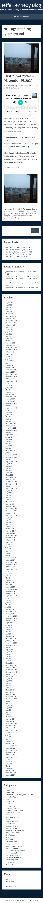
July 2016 (9, 573)
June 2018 (9, 522)
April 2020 (9, 473)
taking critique (19, 213)
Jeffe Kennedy (12, 85)
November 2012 (11, 672)
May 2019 (9, 497)
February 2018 (11, 531)
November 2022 (11, 403)
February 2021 (11, 450)
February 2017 (11, 558)
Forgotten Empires (12, 826)
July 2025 (9, 332)
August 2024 (10, 356)
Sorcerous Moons (12, 848)
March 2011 (10, 717)
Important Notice (11, 828)
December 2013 (11, 643)
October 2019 (10, 486)
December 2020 (11, 455)
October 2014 (10, 620)
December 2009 (11, 750)
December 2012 (11, 670)
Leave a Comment (13, 209)
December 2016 (11, 562)
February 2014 (11, 638)
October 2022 (10, 406)
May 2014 (9, 632)
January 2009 (10, 775)
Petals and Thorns (12, 842)
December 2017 (11, 535)
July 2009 (9, 761)
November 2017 (11, 538)
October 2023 (10, 379)
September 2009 (11, 757)
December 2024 (11, 347)
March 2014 (10, 636)
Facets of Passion (12, 822)
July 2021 (9, 439)
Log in (8, 879)
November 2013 (11, 645)
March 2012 (10, 690)
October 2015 (10, 594)
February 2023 (11, 397)
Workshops (10, 864)
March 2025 (10, 341)
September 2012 (11, 676)
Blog (10, 88)
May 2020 (9, 471)
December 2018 (11, 508)
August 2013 (10, 652)
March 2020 (10, 475)
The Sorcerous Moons (13, 853)
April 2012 (9, 688)
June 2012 (9, 683)
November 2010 (11, 726)
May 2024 (9, 363)
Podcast (16, 88)
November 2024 (11, 350)
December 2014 (11, 616)
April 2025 (9, 338)
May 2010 (9, 739)
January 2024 (10, 372)
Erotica (8, 815)
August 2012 (10, 679)
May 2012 (9, 685)
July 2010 (9, 735)
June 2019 (9, 495)
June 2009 (9, 764)
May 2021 (9, 444)
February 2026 (11, 316)
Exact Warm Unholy (12, 817)
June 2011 (9, 710)
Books (8, 804)
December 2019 (11, 482)
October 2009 (10, 755)
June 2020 (9, 468)
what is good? (17, 218)
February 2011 (11, 719)
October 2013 (10, 647)
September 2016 (11, 569)
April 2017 (9, 553)
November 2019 (11, 484)
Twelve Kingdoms (12, 860)
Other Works (10, 839)
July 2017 (9, 547)
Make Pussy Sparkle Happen (28, 287)
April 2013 (9, 661)
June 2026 (9, 307)
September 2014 (11, 623)
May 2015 (9, 605)
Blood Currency (11, 801)
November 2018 (11, 511)
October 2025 (10, 325)
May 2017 (9, 551)
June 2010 (9, 737)
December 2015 (11, 589)
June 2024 (9, 361)
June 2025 (9, 334)
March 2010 (10, 744)
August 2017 (10, 544)
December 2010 (11, 723)
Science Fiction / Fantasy (14, 846)
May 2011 (9, 712)
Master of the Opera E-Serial (15, 830)
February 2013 (11, 665)
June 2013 (9, 656)
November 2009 (11, 753)
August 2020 (10, 464)
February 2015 (11, 611)
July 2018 (9, 520)
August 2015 (10, 598)
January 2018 (10, 533)
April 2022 (9, 419)
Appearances (10, 792)
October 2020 (10, 459)
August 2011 (10, 706)
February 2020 (11, 477)
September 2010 (11, 730)
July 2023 (9, 385)
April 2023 (9, 392)
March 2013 (10, 663)
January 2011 (10, 721)
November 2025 (11, 323)
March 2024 (10, 368)
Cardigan (35, 209)
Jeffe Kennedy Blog (21, 5)
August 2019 (10, 491)
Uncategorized (11, 862)
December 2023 (11, 374)
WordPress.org (11, 886)
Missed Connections (13, 833)
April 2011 (9, 714)
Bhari (36, 900)
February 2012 (11, 692)
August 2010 (10, 732)
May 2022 (9, 417)
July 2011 (9, 708)
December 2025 (11, 320)
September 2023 (11, 381)
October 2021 (10, 432)
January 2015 (10, 614)
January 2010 (10, 748)
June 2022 (9, 415)
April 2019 (9, 500)
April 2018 (9, 526)
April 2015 (9, 607)
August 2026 (10, 303)
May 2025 (9, 336)
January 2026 (10, 318)
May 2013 (9, 658)
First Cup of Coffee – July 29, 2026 (18, 256)
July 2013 (9, 654)
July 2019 (9, 493)
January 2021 (10, 453)
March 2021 (10, 448)
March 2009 (10, 770)
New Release (10, 835)
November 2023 (11, 376)
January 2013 (10, 667)
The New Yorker (19, 216)
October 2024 (10, 352)
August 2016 (10, 571)
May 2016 (9, 578)
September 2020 (11, 462)
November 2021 (11, 430)
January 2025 (10, 345)
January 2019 (10, 506)
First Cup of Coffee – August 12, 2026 (19, 252)
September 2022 (11, 408)
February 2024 (11, 370)
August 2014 (10, 625)
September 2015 (11, 596)
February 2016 (11, 585)
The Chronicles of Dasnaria (15, 851)
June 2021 (9, 441)
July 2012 (9, 681)
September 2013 (11, 650)
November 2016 (11, 564)
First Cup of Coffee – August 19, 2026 (19, 250)
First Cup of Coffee (11, 211)
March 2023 (10, 394)
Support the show (11, 167)
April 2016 (9, 580)
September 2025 (11, 327)
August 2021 (10, 437)
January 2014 (10, 641)
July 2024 (9, 359)
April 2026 (9, 312)
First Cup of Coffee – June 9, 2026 (23, 276)
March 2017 (10, 555)
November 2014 (11, 618)
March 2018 (10, 529)
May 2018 (9, 524)
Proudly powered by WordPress (16, 900)
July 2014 (9, 627)
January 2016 (10, 587)
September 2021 (11, 435)
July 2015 (9, 600)
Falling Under (10, 824)
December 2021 (11, 428)
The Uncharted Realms (13, 857)
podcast (28, 211)
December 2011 (11, 697)
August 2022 (10, 410)
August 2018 (10, 517)
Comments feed (11, 884)
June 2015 (9, 603)
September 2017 (11, 542)
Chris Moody (10, 283)
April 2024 (9, 365)
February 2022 (11, 423)
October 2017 (10, 540)
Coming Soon (10, 806)
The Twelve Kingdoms (13, 855)
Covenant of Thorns (13, 813)
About (8, 790)
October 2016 (10, 567)
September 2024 (11, 354)
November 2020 (11, 457)
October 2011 (10, 701)
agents (28, 209)
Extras (8, 819)
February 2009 (11, 773)
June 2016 (9, 576)
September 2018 (11, 515)
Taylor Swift (28, 213)
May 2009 (9, 766)
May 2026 (9, 309)
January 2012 (10, 694)
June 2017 (9, 549)
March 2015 (10, 609)
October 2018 (10, 513)
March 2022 (10, 421)
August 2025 (10, 329)
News (7, 837)
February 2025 (11, 343)
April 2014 (9, 634)
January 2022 (10, 426)
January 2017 (10, 560)
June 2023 (9, 388)
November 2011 (11, 699)
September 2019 (11, 488)
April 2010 (9, 741)
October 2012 (10, 674)
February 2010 (11, 746)
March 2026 (10, 314)
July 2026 (9, 305)
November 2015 (11, 591)
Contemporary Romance (14, 810)
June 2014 (9, 629)
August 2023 (10, 383)
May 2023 (9, 390)
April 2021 (9, 446)
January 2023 (10, 399)
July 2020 (9, 466)
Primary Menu (23, 16)
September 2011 (11, 703)
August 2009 (10, 759)
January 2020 (10, 479)
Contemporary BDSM (13, 808)
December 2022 (11, 401)
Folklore (21, 211)
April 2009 (9, 768)
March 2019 (10, 502)
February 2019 (11, 504)
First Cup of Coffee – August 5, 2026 (18, 254)
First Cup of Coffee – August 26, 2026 (19, 247)
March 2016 (10, 582)
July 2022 (9, 412)
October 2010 (10, 728)
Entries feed (10, 882)
